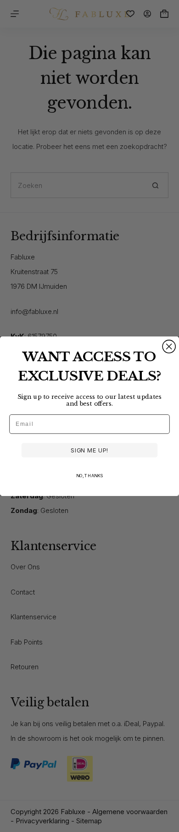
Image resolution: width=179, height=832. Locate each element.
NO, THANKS (89, 476)
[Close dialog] (168, 346)
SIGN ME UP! (89, 450)
